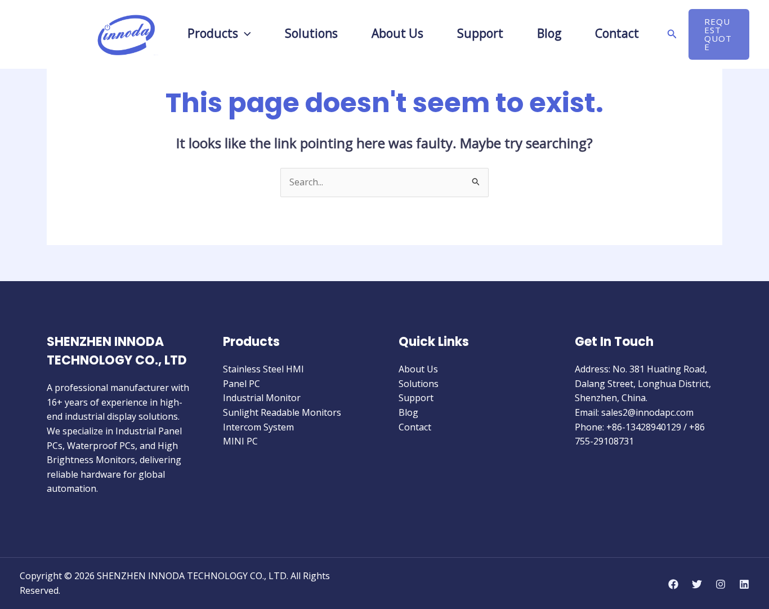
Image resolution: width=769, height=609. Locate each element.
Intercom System (258, 427)
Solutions (419, 383)
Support (416, 398)
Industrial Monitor (262, 398)
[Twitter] (697, 584)
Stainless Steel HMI (263, 369)
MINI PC (240, 441)
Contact (415, 427)
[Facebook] (673, 584)
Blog (408, 412)
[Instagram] (721, 584)
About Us (418, 369)
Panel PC (241, 383)
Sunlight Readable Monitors (282, 412)
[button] (244, 33)
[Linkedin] (744, 584)
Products (212, 34)
